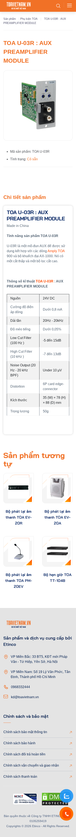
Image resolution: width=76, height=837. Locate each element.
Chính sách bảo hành (19, 743)
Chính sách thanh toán (20, 776)
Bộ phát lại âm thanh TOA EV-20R (18, 517)
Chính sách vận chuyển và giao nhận (31, 765)
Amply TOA (56, 251)
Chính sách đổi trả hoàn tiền (24, 754)
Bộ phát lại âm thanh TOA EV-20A (57, 517)
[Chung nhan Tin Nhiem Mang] (25, 800)
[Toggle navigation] (68, 5)
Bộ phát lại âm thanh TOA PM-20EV (18, 580)
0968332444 (20, 687)
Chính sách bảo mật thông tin (25, 732)
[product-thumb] (18, 488)
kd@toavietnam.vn (25, 697)
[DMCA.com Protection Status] (55, 800)
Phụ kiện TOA (29, 18)
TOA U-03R (44, 281)
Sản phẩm (9, 18)
